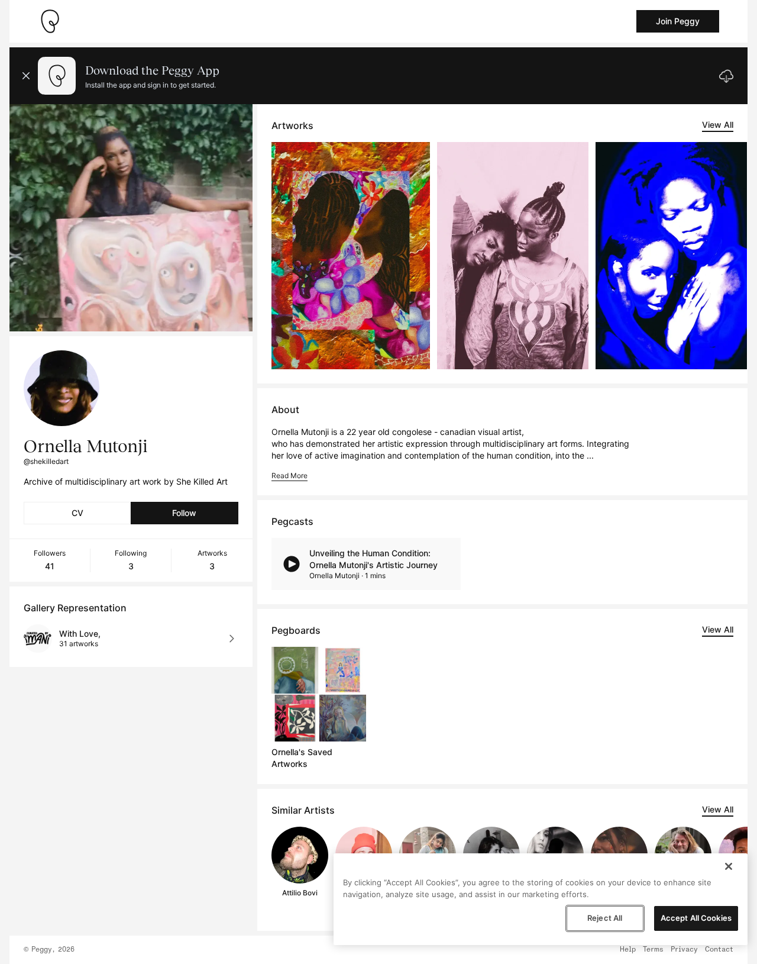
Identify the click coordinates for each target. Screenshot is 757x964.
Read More (289, 475)
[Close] (729, 866)
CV (77, 513)
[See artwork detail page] (351, 255)
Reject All (604, 918)
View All (717, 125)
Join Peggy (678, 21)
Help (628, 950)
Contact (719, 950)
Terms (653, 950)
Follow (184, 513)
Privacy (684, 950)
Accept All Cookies (696, 918)
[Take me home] (50, 21)
